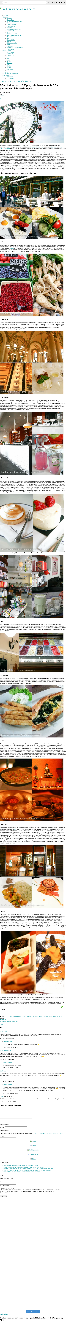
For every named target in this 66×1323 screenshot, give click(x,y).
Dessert (9, 23)
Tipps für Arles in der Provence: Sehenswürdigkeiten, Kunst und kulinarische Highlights (27, 1170)
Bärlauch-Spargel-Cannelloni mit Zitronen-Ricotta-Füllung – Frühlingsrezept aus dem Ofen (28, 1168)
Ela (15, 829)
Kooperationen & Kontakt (10, 73)
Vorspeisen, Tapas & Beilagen (15, 47)
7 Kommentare (4, 99)
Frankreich (10, 53)
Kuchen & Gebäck (12, 33)
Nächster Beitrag (16, 1021)
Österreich (9, 63)
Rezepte (5, 17)
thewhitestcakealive (9, 1050)
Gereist (13, 81)
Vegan (8, 44)
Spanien (9, 67)
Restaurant (45, 1016)
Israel (8, 56)
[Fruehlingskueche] (33, 1150)
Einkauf (7, 1016)
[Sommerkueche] (33, 1154)
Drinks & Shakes (11, 24)
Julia (5, 1071)
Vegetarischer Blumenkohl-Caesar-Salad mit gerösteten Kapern (20, 1165)
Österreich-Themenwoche (37, 147)
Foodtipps (23, 1016)
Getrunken (18, 81)
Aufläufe (9, 18)
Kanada (9, 61)
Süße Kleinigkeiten (12, 43)
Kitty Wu (9, 1041)
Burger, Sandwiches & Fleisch (15, 21)
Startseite (5, 15)
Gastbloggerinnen (5, 148)
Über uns (5, 72)
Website (2, 1127)
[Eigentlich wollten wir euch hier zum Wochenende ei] (16, 1211)
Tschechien (10, 69)
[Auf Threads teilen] (5, 1019)
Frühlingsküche (11, 26)
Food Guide (16, 1016)
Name (1, 1121)
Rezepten (53, 147)
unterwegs (55, 1016)
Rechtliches (6, 75)
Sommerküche (11, 40)
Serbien (9, 66)
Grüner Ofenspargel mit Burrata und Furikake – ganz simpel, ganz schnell (23, 1167)
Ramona (11, 248)
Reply (1, 1031)
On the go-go (7, 50)
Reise (40, 1016)
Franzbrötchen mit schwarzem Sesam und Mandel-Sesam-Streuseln (21, 1171)
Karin (5, 1031)
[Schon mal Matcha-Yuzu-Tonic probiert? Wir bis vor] (49, 1241)
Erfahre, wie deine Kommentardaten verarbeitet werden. (48, 1133)
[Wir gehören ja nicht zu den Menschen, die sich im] (49, 1212)
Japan (8, 60)
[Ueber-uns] (33, 1141)
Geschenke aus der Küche (14, 29)
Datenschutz (10, 78)
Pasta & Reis (10, 37)
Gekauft (8, 81)
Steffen (2, 95)
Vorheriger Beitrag (6, 1021)
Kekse (8, 32)
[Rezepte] (33, 1145)
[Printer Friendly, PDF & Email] (63, 1006)
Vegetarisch (10, 46)
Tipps (50, 1016)
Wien (29, 81)
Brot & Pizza (10, 20)
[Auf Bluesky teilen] (3, 1019)
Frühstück (9, 27)
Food (11, 1016)
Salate (8, 38)
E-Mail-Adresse (4, 1124)
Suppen (9, 41)
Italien (8, 58)
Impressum (10, 76)
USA (8, 70)
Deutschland (10, 52)
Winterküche (10, 49)
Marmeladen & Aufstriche (14, 35)
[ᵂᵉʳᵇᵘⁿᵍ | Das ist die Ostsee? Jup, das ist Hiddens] (16, 1253)
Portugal (9, 64)
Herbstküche (10, 30)
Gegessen (2, 81)
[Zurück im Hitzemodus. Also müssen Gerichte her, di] (16, 1296)
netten (60, 147)
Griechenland (10, 55)
